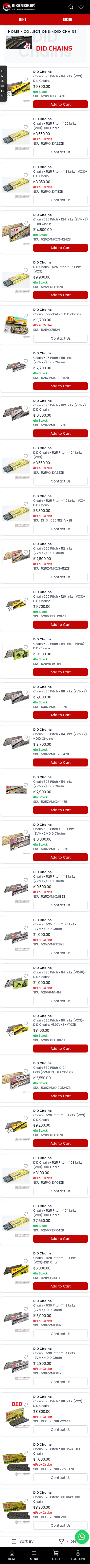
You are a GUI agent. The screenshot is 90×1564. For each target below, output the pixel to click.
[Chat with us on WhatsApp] (82, 1537)
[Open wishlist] (81, 7)
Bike (22, 19)
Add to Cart (60, 104)
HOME (13, 31)
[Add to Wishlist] (25, 79)
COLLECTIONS (37, 31)
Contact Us (60, 152)
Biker (67, 19)
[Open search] (71, 7)
